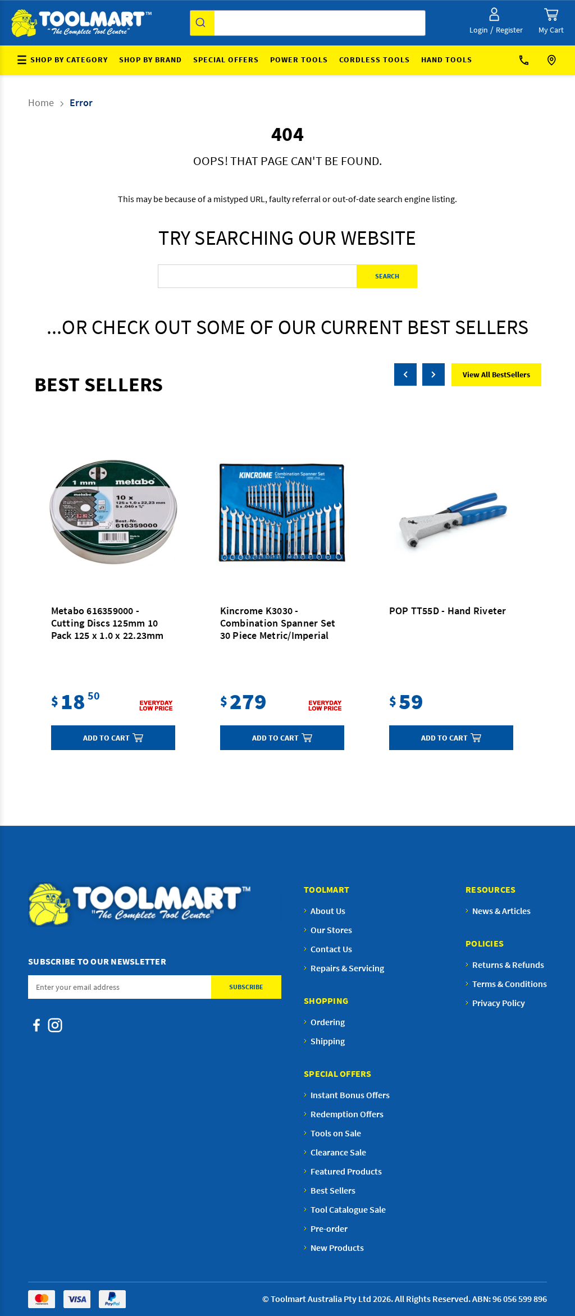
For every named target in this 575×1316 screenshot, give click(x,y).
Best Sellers (333, 1190)
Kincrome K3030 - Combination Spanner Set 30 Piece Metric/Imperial (278, 623)
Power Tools (299, 59)
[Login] (494, 14)
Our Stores (553, 60)
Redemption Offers (347, 1113)
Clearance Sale (338, 1152)
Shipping (328, 1041)
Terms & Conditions (509, 983)
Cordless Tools (374, 59)
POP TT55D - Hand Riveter (447, 611)
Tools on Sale (336, 1133)
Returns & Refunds (508, 964)
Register (509, 30)
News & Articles (501, 910)
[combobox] (308, 23)
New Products (337, 1247)
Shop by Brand (150, 59)
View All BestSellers (496, 374)
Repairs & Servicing (347, 968)
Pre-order (329, 1228)
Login (478, 30)
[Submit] (202, 23)
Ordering (328, 1021)
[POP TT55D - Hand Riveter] (451, 512)
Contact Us (528, 60)
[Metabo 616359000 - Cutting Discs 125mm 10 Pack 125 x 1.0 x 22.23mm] (113, 512)
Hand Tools (446, 59)
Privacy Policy (498, 1002)
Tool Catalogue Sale (348, 1209)
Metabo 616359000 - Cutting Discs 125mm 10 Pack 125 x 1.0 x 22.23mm (107, 623)
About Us (328, 910)
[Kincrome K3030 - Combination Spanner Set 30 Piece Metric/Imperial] (282, 512)
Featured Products (346, 1171)
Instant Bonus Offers (350, 1094)
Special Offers (226, 59)
